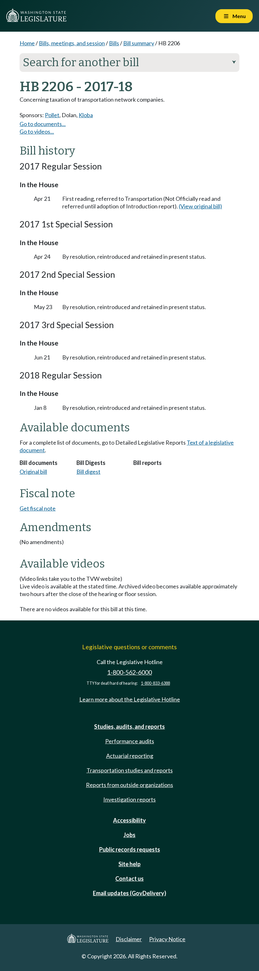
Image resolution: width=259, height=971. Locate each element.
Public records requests (129, 849)
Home (27, 43)
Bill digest (88, 471)
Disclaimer (129, 939)
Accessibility (129, 820)
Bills (114, 43)
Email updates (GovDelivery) (129, 893)
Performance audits (129, 741)
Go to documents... (43, 123)
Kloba (86, 114)
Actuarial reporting (129, 755)
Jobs (129, 834)
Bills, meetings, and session (72, 43)
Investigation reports (129, 799)
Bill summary (138, 43)
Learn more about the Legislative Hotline (129, 699)
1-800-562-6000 (129, 672)
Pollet (52, 114)
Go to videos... (37, 131)
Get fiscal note (38, 508)
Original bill (33, 471)
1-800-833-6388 (155, 683)
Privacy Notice (167, 939)
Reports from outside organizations (129, 784)
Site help (129, 863)
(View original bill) (200, 206)
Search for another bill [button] (129, 62)
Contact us (129, 878)
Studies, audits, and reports (129, 726)
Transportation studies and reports (130, 770)
